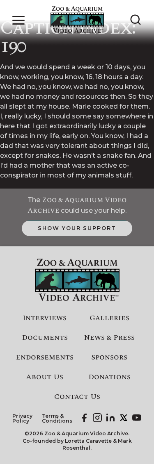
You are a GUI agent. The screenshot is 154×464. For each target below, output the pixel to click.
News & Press (109, 337)
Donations (109, 377)
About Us (44, 377)
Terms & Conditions (57, 419)
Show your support (77, 228)
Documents (45, 337)
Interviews (45, 318)
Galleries (109, 318)
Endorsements (45, 357)
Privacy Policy (22, 419)
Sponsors (109, 357)
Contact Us (77, 396)
